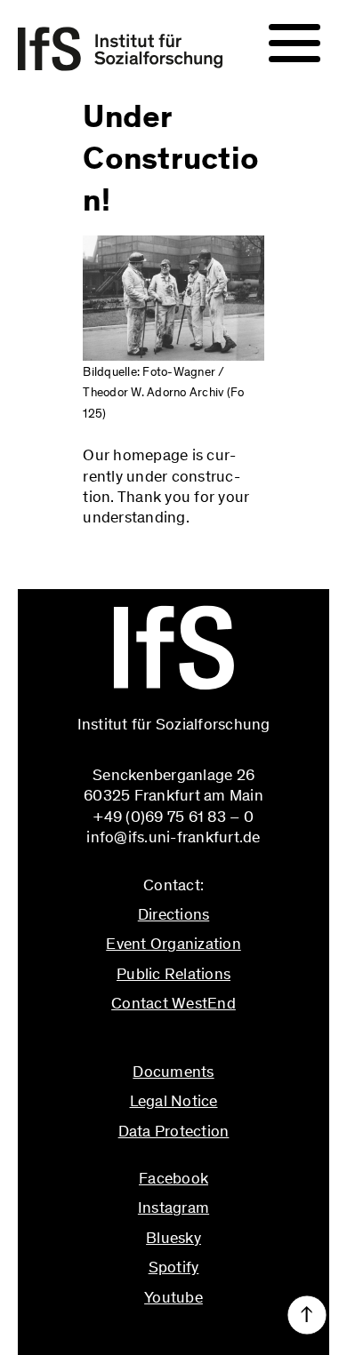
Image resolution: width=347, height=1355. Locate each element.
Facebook (173, 1178)
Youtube (173, 1297)
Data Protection (174, 1131)
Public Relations (173, 974)
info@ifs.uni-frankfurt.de (173, 1041)
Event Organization (173, 943)
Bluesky (173, 1237)
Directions (174, 914)
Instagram (173, 1207)
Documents (173, 1071)
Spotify (174, 1267)
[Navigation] (294, 43)
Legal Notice (174, 1101)
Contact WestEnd (173, 1003)
